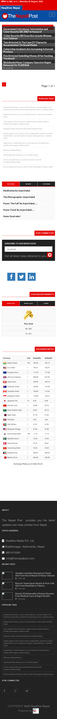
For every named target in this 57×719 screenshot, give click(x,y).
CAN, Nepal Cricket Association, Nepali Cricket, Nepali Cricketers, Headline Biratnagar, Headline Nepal (26, 123)
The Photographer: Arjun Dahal (19, 197)
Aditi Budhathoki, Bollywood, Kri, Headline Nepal (20, 155)
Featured (10, 184)
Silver (46, 303)
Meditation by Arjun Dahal (16, 190)
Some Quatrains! (12, 216)
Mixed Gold (28, 303)
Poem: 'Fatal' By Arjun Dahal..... (18, 210)
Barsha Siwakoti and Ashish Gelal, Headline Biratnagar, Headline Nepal (28, 167)
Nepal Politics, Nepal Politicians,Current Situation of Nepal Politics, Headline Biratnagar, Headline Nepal (26, 144)
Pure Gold (11, 303)
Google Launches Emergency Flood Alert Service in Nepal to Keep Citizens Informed (35, 575)
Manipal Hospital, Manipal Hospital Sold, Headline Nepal (22, 129)
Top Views (46, 184)
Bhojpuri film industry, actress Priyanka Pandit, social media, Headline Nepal (27, 115)
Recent (28, 184)
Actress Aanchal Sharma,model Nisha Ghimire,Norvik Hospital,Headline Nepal (22, 161)
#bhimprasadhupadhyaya (12, 150)
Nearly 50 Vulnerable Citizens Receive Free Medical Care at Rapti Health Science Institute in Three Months (34, 596)
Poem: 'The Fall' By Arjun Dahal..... (20, 203)
